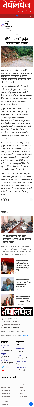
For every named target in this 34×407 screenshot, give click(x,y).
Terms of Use (23, 396)
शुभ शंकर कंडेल (8, 350)
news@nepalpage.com (11, 327)
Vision (21, 399)
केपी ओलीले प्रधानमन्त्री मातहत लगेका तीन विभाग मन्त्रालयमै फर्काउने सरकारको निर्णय (23, 283)
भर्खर (3, 212)
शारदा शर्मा (21, 351)
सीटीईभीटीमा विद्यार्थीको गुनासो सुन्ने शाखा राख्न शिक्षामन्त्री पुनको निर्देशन (23, 298)
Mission (22, 388)
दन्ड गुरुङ (6, 357)
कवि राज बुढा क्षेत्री (8, 363)
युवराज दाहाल (21, 364)
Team (21, 393)
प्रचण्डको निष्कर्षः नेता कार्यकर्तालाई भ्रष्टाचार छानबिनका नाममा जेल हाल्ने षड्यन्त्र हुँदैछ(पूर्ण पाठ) (22, 265)
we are (22, 402)
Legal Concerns (24, 385)
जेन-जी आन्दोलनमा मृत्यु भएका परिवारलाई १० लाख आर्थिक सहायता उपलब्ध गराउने (17, 239)
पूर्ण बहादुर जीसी (22, 358)
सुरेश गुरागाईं (21, 370)
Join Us (22, 382)
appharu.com (24, 335)
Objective (23, 390)
